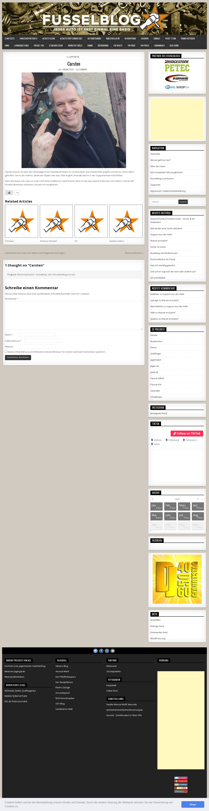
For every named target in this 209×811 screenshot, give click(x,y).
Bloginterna (130, 38)
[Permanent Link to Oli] (91, 221)
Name (9, 334)
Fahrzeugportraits (28, 38)
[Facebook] (101, 651)
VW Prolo (145, 45)
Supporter (74, 56)
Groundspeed (63, 692)
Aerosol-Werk (62, 671)
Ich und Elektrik (157, 277)
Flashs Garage (63, 687)
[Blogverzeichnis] (180, 785)
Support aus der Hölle (161, 234)
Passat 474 (155, 384)
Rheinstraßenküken (14, 676)
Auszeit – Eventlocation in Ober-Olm (124, 715)
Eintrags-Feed (157, 626)
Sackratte (155, 390)
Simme (90, 45)
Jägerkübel (155, 359)
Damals (157, 38)
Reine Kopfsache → (135, 252)
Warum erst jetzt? (159, 240)
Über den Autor (158, 166)
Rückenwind (103, 45)
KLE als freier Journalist (16, 701)
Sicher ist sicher (158, 246)
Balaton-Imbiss (117, 240)
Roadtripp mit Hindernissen (163, 253)
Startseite (10, 38)
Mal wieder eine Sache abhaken (166, 228)
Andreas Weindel (48, 240)
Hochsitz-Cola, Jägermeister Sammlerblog (25, 666)
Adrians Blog (62, 666)
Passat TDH (39, 45)
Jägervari (154, 366)
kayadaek (111, 685)
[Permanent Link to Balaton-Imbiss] (126, 221)
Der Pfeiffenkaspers (66, 676)
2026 (177, 499)
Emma (153, 347)
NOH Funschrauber (65, 698)
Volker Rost (112, 690)
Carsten (73, 63)
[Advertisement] (177, 118)
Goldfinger (155, 353)
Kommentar (11, 298)
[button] (19, 806)
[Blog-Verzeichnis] (180, 778)
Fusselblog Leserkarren (162, 178)
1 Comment (82, 69)
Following (172, 440)
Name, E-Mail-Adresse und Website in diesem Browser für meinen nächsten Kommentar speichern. (57, 351)
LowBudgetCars (21, 45)
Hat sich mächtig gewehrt (162, 265)
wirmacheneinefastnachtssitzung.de (124, 709)
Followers (190, 440)
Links (7, 45)
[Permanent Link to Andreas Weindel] (56, 221)
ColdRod (145, 38)
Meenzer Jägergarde (15, 671)
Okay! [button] (193, 804)
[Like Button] (9, 192)
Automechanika (94, 38)
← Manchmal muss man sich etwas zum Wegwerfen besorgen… (34, 252)
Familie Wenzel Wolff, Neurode (121, 704)
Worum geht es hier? (160, 160)
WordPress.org (157, 638)
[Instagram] (107, 651)
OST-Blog (60, 703)
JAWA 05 (154, 372)
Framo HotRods (188, 38)
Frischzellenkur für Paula (162, 259)
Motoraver (111, 666)
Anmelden (155, 619)
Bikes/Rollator (113, 38)
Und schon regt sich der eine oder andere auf (173, 271)
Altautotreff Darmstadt (71, 38)
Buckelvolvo (156, 341)
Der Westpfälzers (64, 682)
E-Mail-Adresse (13, 340)
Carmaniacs (159, 45)
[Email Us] (113, 651)
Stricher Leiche (56, 45)
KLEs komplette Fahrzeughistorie (166, 172)
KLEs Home (174, 45)
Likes (155, 444)
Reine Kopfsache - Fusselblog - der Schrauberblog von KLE (46, 274)
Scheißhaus (156, 396)
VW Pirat (132, 45)
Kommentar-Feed (159, 632)
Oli (76, 240)
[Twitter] (95, 651)
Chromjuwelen (113, 671)
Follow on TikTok (188, 433)
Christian (9, 240)
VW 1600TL (118, 45)
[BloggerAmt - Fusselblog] (180, 781)
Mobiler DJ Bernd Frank (16, 695)
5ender (154, 335)
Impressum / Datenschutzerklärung (167, 190)
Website (9, 346)
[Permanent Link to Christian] (21, 221)
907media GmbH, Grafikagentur (20, 690)
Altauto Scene (48, 38)
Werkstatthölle (75, 45)
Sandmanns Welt (64, 709)
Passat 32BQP (157, 378)
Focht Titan (170, 38)
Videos (156, 440)
